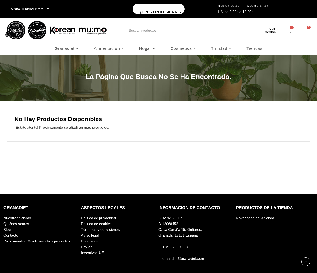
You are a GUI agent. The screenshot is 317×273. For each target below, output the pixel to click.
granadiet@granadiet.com (183, 258)
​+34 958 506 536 (176, 247)
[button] (159, 9)
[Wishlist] (291, 30)
